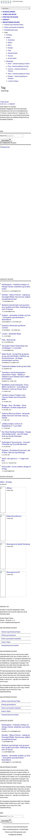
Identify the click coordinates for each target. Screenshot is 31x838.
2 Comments (11, 104)
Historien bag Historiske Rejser (13, 25)
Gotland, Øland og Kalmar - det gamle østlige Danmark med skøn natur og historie (16, 415)
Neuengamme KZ (13, 572)
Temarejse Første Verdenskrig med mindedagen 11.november (15, 347)
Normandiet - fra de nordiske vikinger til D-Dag (16, 467)
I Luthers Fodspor (13, 81)
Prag (9, 50)
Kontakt (6, 20)
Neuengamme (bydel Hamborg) (18, 544)
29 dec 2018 (3, 104)
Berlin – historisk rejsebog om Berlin (19, 64)
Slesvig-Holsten (12, 53)
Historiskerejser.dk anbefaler (10, 645)
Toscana (10, 56)
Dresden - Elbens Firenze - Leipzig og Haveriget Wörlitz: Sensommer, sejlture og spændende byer (16, 296)
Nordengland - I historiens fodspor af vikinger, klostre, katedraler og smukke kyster (16, 286)
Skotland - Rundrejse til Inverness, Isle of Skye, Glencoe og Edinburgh (16, 451)
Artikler (8, 37)
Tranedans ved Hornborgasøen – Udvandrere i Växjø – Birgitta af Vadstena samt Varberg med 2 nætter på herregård (15, 375)
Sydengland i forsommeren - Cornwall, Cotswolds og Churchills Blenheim (16, 443)
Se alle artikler (12, 58)
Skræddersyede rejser (11, 30)
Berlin (9, 45)
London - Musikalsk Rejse (11, 333)
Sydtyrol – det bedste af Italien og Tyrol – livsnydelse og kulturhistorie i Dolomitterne (16, 317)
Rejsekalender (9, 12)
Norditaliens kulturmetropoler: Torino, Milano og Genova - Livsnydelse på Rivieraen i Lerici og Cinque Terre (15, 387)
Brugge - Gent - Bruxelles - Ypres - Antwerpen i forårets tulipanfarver (14, 406)
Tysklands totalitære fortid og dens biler (16, 366)
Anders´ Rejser (6, 642)
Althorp (9, 488)
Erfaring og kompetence (8, 635)
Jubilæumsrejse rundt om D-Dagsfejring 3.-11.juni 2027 (12, 424)
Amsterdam (11, 40)
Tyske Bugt (4, 102)
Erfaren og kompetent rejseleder (14, 27)
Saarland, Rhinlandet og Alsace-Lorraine (14, 326)
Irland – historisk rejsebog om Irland (18, 74)
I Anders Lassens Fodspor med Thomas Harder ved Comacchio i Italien (14, 397)
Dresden (10, 48)
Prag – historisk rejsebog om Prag (18, 66)
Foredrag (9, 35)
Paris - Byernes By (9, 340)
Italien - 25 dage (6, 482)
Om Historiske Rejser (11, 22)
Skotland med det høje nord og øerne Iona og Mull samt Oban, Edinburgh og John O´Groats (16, 307)
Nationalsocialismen (14, 516)
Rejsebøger (9, 61)
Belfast (10, 43)
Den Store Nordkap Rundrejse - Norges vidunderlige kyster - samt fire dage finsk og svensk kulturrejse (16, 434)
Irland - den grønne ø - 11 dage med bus (15, 459)
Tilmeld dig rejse (9, 14)
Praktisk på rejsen (10, 17)
